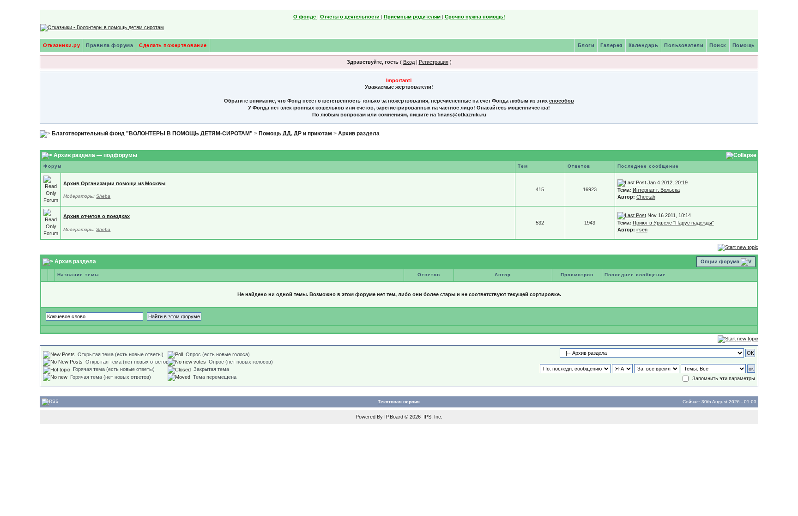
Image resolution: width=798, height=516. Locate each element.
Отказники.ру (61, 45)
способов (561, 100)
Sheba (103, 196)
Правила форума (109, 45)
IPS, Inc (432, 416)
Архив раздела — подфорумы (95, 155)
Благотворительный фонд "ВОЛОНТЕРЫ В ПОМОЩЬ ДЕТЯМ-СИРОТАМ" (152, 133)
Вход (409, 62)
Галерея (611, 45)
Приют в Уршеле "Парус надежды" (673, 222)
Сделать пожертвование (173, 45)
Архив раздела (359, 133)
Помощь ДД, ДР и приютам (295, 133)
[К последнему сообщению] (631, 182)
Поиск (717, 45)
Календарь (644, 45)
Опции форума (720, 261)
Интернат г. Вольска (656, 190)
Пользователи (683, 45)
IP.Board (393, 416)
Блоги (586, 45)
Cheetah (645, 197)
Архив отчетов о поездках (96, 216)
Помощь (743, 45)
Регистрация (433, 62)
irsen (641, 229)
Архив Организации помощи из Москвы (114, 183)
